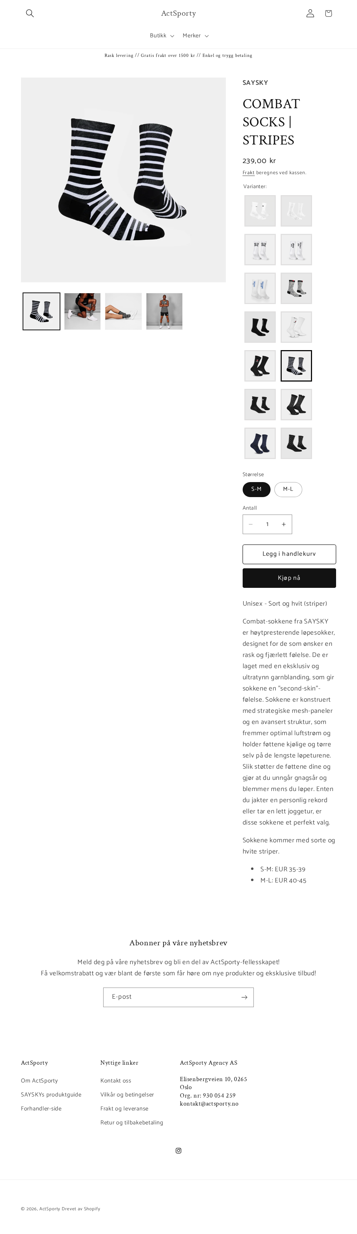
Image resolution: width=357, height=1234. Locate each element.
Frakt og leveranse (124, 1109)
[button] (30, 13)
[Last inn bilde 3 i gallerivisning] (123, 311)
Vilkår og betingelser (127, 1095)
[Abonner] (244, 997)
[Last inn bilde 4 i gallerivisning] (164, 311)
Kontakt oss (115, 1081)
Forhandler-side (41, 1109)
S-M (256, 489)
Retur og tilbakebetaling (131, 1123)
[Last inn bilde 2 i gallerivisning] (82, 311)
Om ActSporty (39, 1081)
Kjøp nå (289, 578)
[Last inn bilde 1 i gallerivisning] (41, 311)
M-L (288, 489)
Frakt (249, 173)
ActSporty (50, 1209)
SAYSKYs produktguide (51, 1095)
